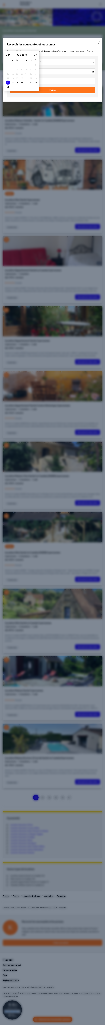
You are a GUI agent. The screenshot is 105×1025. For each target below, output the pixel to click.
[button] (99, 42)
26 (17, 82)
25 (12, 82)
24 (8, 82)
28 (26, 82)
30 (35, 82)
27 (22, 82)
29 (31, 82)
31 (8, 87)
